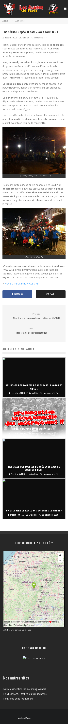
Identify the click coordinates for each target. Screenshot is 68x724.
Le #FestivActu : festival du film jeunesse (25, 693)
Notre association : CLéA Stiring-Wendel (24, 688)
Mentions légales (24, 718)
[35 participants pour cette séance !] (34, 150)
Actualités (25, 37)
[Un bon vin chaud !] (34, 231)
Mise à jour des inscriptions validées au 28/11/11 (36, 316)
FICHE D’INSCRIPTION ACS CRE (21, 283)
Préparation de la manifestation (31, 330)
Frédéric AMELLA (10, 37)
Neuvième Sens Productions (18, 698)
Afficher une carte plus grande (17, 630)
